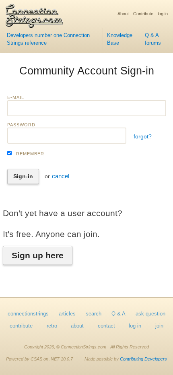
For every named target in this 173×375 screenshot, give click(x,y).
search (93, 314)
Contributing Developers (143, 358)
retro (52, 326)
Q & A (118, 314)
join (159, 326)
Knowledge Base (119, 39)
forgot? (143, 136)
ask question (150, 314)
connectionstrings (28, 314)
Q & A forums (153, 39)
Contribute (143, 13)
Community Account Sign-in (86, 71)
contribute (21, 326)
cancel (60, 176)
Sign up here (38, 255)
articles (67, 314)
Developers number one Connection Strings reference (48, 39)
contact (106, 326)
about (77, 326)
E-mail (15, 97)
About (123, 13)
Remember (30, 153)
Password (21, 124)
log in (163, 13)
